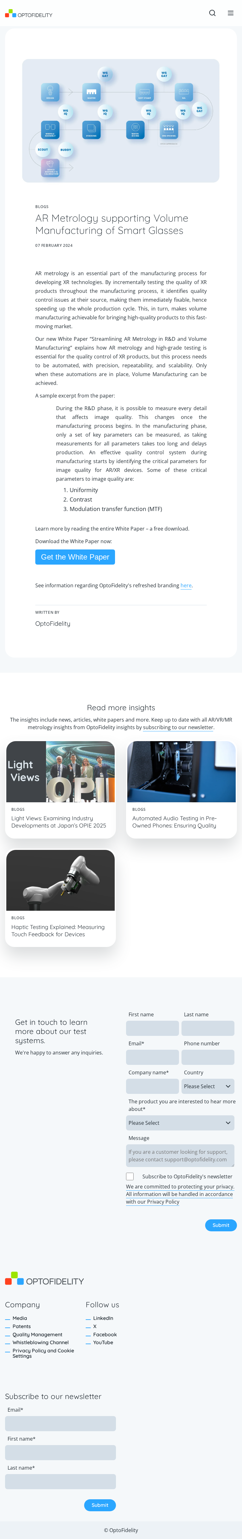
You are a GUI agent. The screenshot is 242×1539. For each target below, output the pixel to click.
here (186, 585)
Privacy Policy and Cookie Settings (43, 1353)
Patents (22, 1326)
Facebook (105, 1334)
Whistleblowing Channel (41, 1342)
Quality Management (37, 1334)
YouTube (103, 1342)
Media (20, 1318)
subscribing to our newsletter (178, 727)
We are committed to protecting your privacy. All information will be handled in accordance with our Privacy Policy (180, 1194)
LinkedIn (103, 1318)
